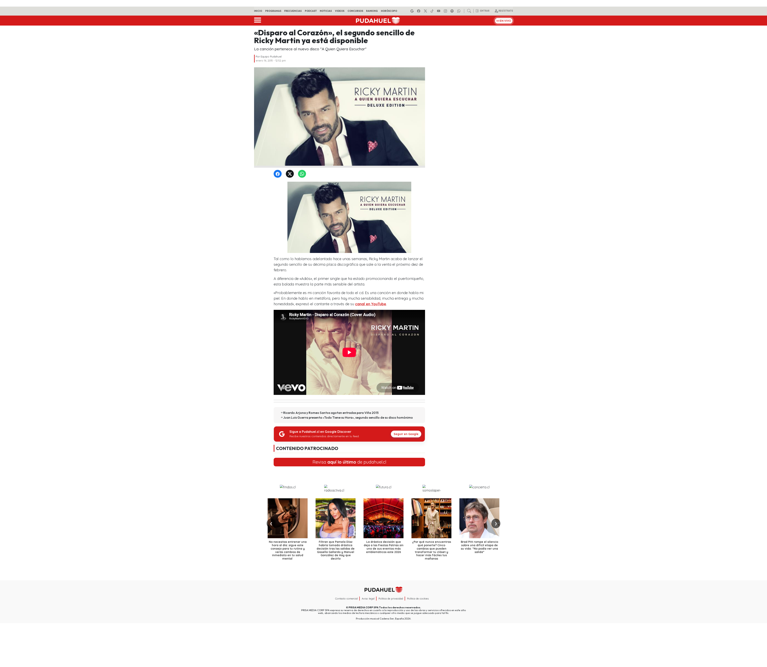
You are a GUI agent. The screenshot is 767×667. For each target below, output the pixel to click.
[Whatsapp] (459, 11)
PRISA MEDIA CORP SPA (364, 607)
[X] (426, 11)
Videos (339, 10)
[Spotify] (452, 11)
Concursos (355, 10)
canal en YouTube (370, 304)
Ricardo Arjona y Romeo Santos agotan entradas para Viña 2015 (331, 413)
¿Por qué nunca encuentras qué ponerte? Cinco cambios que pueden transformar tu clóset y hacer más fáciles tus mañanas (431, 550)
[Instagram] (446, 11)
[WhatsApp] (303, 174)
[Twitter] (290, 174)
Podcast (311, 10)
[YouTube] (439, 11)
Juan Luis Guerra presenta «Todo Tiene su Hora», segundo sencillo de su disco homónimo (348, 417)
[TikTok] (432, 11)
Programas (273, 10)
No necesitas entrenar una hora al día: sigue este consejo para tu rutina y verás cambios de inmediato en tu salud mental (288, 550)
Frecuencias (293, 10)
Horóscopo (389, 10)
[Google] (412, 11)
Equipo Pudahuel (271, 56)
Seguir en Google (406, 434)
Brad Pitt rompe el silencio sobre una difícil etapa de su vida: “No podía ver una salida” (479, 547)
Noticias (326, 10)
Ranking (372, 10)
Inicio (258, 10)
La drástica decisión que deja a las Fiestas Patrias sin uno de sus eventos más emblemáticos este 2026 (383, 547)
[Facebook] (419, 11)
